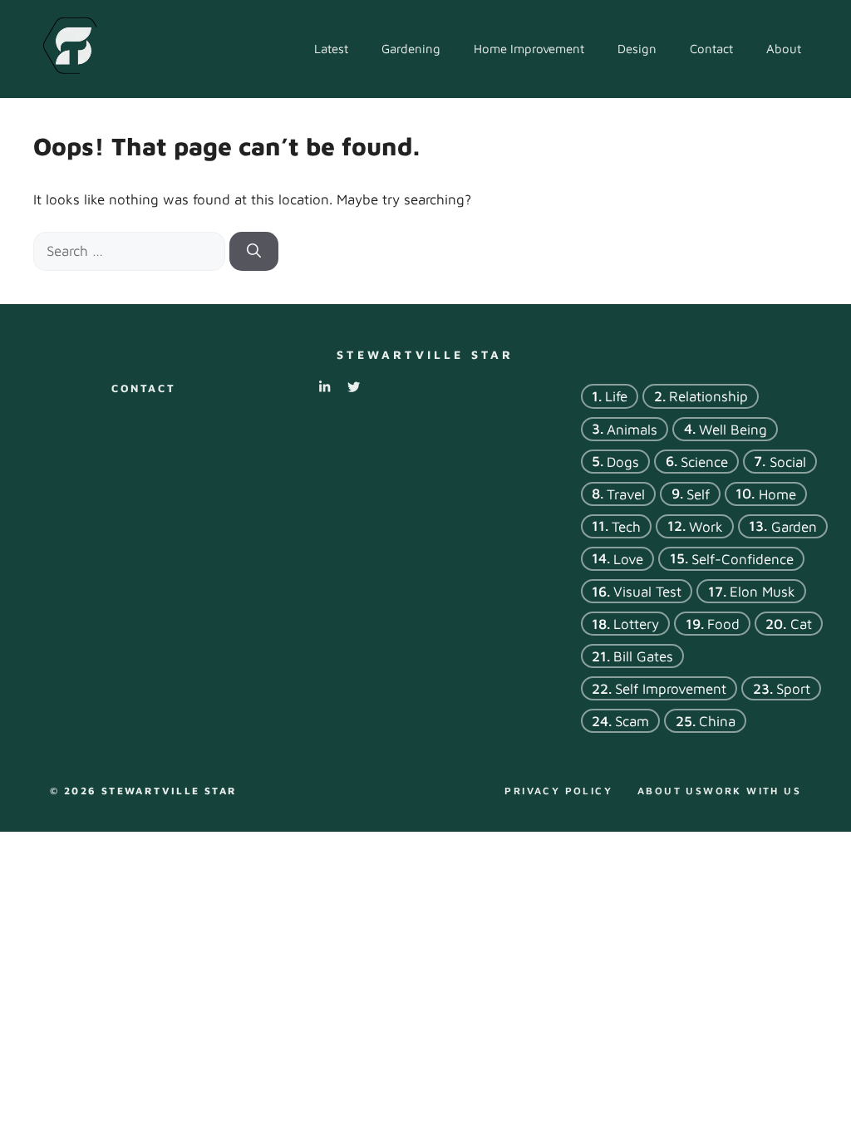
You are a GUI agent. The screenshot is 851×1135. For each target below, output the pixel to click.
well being (733, 428)
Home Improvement (529, 49)
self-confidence (742, 558)
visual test (647, 591)
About (783, 49)
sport (793, 689)
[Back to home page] (69, 47)
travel (626, 493)
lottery (636, 624)
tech (626, 526)
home (777, 493)
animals (632, 428)
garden (794, 526)
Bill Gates (643, 656)
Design (637, 49)
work (706, 526)
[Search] (253, 252)
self (698, 493)
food (723, 624)
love (628, 558)
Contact (711, 49)
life (616, 396)
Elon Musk (762, 591)
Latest (331, 49)
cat (801, 624)
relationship (708, 396)
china (717, 721)
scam (632, 721)
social (788, 461)
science (704, 461)
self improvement (670, 689)
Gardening (410, 49)
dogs (623, 461)
